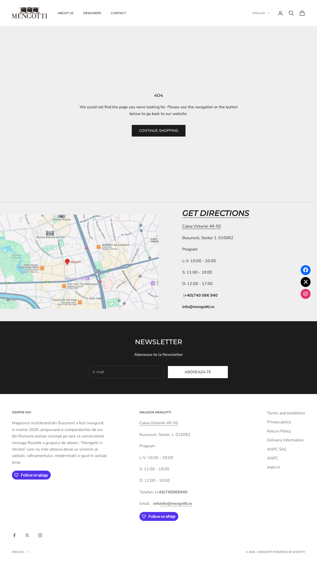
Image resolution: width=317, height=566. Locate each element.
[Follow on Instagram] (40, 535)
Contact (118, 13)
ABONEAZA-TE (198, 371)
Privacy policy (279, 422)
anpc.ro (273, 467)
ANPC (272, 458)
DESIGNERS (92, 13)
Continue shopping (158, 130)
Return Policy (279, 431)
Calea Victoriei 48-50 (201, 226)
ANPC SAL (277, 449)
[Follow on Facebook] (14, 535)
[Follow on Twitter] (27, 535)
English (259, 13)
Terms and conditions (286, 413)
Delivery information (285, 440)
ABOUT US (65, 13)
